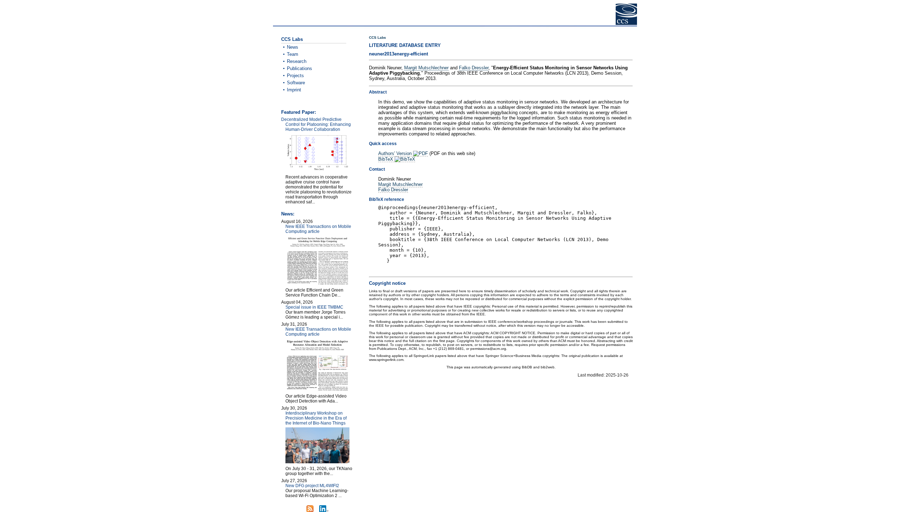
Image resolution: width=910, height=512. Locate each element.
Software (296, 82)
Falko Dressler (473, 67)
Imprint (294, 89)
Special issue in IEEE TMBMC (314, 307)
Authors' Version (395, 153)
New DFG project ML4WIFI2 (312, 485)
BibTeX (386, 159)
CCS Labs (377, 37)
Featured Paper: (298, 112)
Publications (299, 68)
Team (292, 54)
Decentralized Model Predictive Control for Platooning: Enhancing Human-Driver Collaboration (316, 124)
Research (296, 61)
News (292, 47)
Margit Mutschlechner (426, 67)
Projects (295, 75)
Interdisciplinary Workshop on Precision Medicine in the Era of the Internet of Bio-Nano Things (316, 418)
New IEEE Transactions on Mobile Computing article (318, 229)
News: (287, 214)
